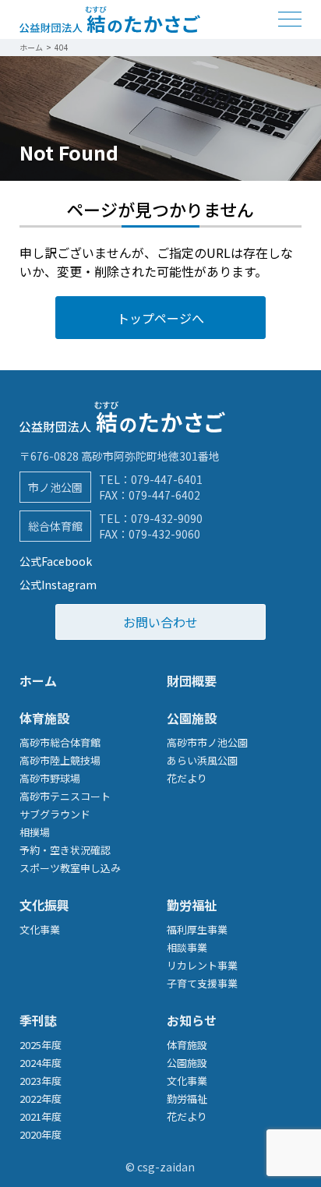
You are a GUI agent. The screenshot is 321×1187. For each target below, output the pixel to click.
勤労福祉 (192, 905)
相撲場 (34, 832)
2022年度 (40, 1098)
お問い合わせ (160, 622)
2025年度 (40, 1044)
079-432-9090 (167, 518)
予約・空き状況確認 (65, 850)
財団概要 (192, 680)
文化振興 (44, 905)
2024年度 (40, 1062)
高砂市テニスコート (65, 796)
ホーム (38, 680)
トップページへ (160, 318)
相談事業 (187, 947)
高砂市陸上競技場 (60, 760)
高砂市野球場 (49, 778)
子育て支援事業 (202, 983)
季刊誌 (38, 1020)
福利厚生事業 (197, 929)
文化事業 (39, 929)
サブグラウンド (54, 814)
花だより (187, 778)
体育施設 (44, 717)
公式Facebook (55, 561)
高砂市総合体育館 (60, 742)
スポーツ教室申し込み (70, 867)
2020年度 (40, 1134)
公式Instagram (58, 584)
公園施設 (192, 717)
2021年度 (40, 1116)
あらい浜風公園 (202, 760)
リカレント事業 (202, 965)
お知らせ (192, 1020)
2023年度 (40, 1080)
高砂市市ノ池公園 (207, 742)
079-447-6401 (167, 479)
